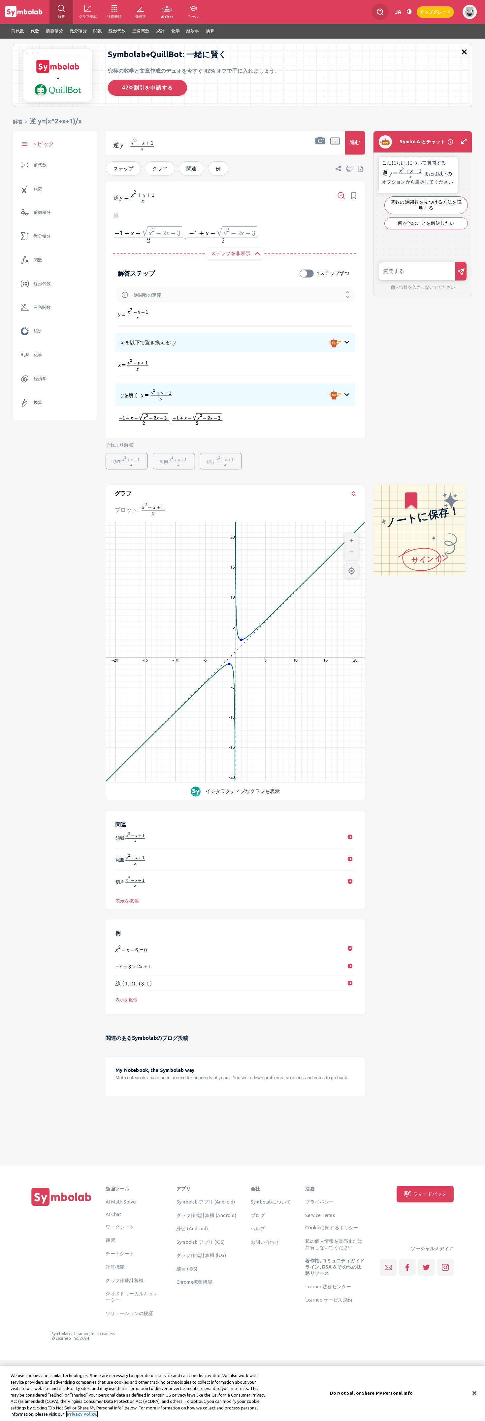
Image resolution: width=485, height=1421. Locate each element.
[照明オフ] (409, 12)
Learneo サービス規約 (328, 1299)
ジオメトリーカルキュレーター (132, 1296)
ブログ (258, 1215)
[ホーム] (61, 1205)
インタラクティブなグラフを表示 (243, 791)
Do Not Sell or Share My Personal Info (371, 1392)
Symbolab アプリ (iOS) (201, 1241)
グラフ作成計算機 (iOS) (201, 1255)
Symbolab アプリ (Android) (206, 1201)
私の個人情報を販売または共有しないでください (333, 1244)
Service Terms (320, 1215)
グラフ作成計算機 (125, 1280)
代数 (38, 188)
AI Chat (113, 1214)
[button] (320, 147)
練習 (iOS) (187, 1268)
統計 (38, 331)
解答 (18, 121)
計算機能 (115, 1266)
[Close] (474, 1393)
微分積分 (42, 236)
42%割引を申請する (147, 87)
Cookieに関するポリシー (331, 1227)
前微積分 (42, 212)
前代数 (40, 164)
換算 (38, 402)
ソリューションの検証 (129, 1313)
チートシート (120, 1253)
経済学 (40, 378)
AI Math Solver (121, 1201)
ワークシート (120, 1226)
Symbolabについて (271, 1201)
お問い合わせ (265, 1241)
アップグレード (435, 11)
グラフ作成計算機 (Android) (207, 1215)
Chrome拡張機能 (194, 1281)
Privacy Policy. (82, 1414)
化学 (38, 354)
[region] (242, 1393)
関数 (38, 259)
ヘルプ (258, 1228)
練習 (110, 1239)
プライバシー (319, 1201)
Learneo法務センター (328, 1286)
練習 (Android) (192, 1228)
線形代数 (42, 283)
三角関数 (42, 307)
